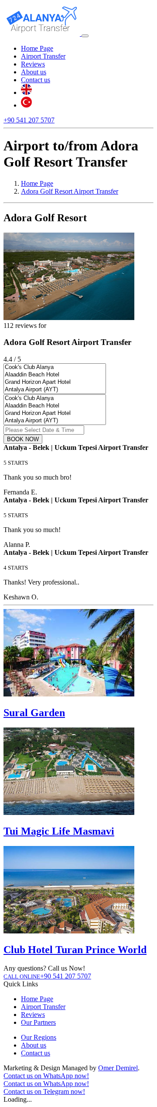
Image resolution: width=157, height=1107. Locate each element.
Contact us (35, 80)
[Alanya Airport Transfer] (42, 33)
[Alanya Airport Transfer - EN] (26, 92)
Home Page (37, 48)
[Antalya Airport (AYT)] (55, 389)
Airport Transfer (43, 56)
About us (33, 72)
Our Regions (38, 1037)
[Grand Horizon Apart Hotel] (55, 382)
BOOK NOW (23, 439)
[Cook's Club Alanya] (55, 367)
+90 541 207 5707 (29, 120)
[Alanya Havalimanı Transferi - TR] (26, 105)
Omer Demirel (118, 1068)
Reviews (33, 64)
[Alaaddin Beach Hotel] (55, 375)
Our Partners (38, 1022)
